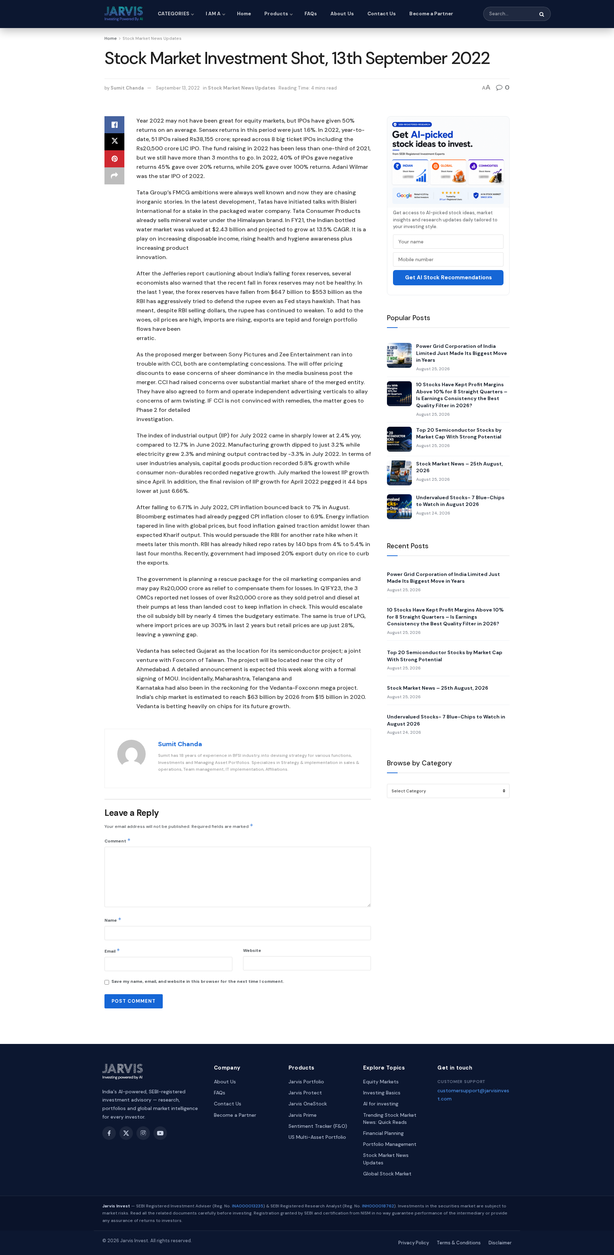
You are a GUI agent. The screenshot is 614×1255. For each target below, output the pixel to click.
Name (113, 919)
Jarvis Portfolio (306, 1081)
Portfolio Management (389, 1144)
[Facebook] (109, 1133)
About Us (342, 14)
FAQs (311, 14)
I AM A (213, 14)
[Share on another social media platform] (114, 175)
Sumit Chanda (127, 88)
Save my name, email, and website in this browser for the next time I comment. (198, 981)
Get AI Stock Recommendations (448, 277)
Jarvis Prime (303, 1115)
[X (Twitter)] (126, 1133)
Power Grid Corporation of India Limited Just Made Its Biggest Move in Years (461, 353)
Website (252, 950)
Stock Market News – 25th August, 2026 (459, 467)
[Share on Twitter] (114, 141)
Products (276, 14)
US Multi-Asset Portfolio (317, 1137)
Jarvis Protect (305, 1092)
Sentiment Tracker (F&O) (318, 1126)
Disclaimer (500, 1243)
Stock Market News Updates (152, 38)
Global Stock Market (387, 1173)
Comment (117, 840)
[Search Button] (542, 14)
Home (244, 14)
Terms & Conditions (459, 1243)
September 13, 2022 (178, 88)
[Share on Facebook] (114, 124)
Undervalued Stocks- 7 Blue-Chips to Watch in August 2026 (460, 501)
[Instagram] (143, 1133)
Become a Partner (431, 14)
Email (112, 950)
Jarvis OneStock (308, 1103)
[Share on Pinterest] (114, 158)
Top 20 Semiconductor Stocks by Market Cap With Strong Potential (458, 433)
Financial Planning (383, 1133)
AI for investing (380, 1103)
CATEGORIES (173, 14)
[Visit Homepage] (124, 13)
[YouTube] (160, 1133)
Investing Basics (381, 1092)
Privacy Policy (413, 1243)
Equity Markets (381, 1081)
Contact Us (381, 14)
